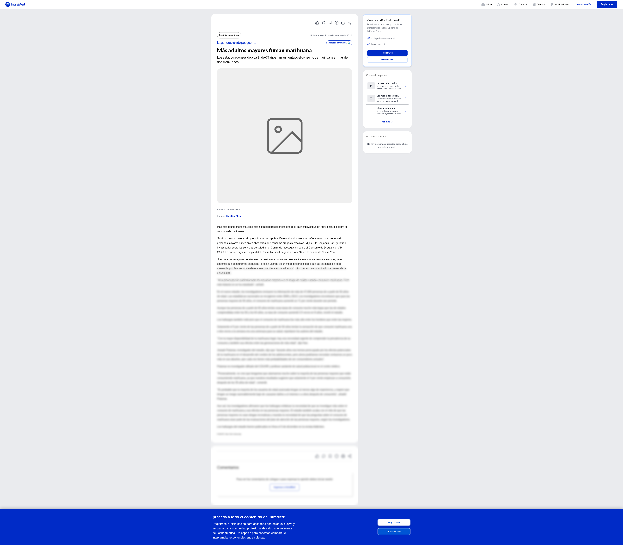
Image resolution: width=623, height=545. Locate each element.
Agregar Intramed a (338, 43)
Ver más (385, 121)
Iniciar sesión (394, 531)
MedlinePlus (233, 216)
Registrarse (394, 522)
